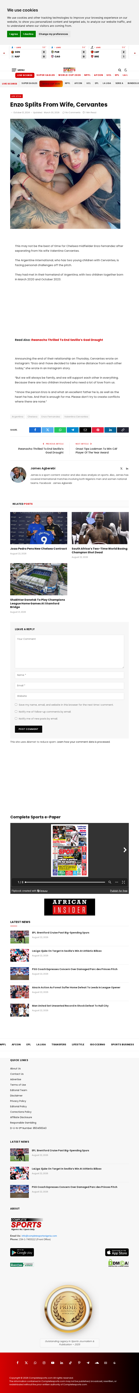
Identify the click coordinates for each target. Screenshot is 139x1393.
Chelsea (32, 416)
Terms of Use (18, 1084)
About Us (15, 1068)
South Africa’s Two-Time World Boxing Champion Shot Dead (99, 550)
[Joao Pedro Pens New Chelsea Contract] (38, 528)
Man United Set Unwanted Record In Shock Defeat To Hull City (70, 1005)
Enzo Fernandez (51, 416)
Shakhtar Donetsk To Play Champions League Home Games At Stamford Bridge (37, 603)
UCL (109, 75)
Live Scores (24, 75)
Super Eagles (45, 75)
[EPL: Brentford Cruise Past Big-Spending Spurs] (19, 937)
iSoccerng (97, 1044)
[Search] (120, 70)
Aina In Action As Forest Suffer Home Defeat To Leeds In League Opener (76, 987)
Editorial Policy (18, 1106)
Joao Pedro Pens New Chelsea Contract (38, 549)
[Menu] (18, 70)
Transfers (59, 1044)
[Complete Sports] (69, 70)
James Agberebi (43, 468)
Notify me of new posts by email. (38, 718)
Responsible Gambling (23, 1122)
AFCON (98, 75)
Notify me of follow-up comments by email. (45, 711)
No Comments (73, 112)
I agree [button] (13, 33)
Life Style (16, 96)
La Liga (128, 75)
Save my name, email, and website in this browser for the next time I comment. (66, 704)
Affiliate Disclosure (21, 1117)
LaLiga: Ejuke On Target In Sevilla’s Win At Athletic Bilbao (67, 951)
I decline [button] (28, 33)
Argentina (17, 416)
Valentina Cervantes (76, 416)
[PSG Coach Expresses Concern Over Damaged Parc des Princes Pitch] (19, 973)
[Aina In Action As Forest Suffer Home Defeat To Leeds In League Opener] (19, 991)
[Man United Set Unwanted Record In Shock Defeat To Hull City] (19, 1010)
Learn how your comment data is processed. (83, 742)
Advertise (15, 1079)
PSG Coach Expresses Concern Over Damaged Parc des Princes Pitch (74, 969)
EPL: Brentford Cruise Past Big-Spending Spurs (60, 932)
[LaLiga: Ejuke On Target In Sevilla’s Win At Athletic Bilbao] (19, 955)
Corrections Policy (21, 1112)
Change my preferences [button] (53, 33)
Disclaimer (16, 1095)
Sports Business (122, 1044)
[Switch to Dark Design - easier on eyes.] (125, 70)
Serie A (119, 83)
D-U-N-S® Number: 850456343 (28, 1128)
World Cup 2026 (69, 75)
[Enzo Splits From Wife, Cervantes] (65, 228)
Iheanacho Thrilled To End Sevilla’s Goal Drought (67, 340)
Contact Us (17, 1074)
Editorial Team (18, 1090)
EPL (117, 75)
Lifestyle (78, 1044)
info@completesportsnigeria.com (39, 1235)
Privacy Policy (18, 1101)
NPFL (87, 75)
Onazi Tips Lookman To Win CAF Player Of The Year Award (96, 450)
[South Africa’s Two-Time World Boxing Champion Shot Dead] (100, 528)
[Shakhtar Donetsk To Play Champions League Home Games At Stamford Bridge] (38, 579)
